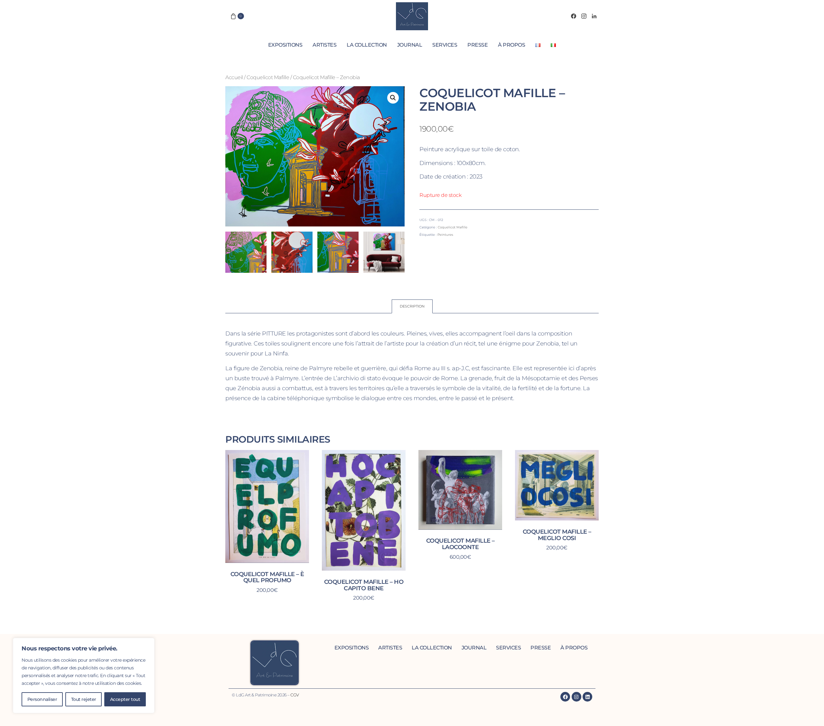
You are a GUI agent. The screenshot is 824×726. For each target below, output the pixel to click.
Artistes (324, 45)
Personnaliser (42, 699)
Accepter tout (125, 699)
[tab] (412, 306)
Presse (477, 45)
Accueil (234, 77)
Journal (409, 45)
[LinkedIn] (594, 16)
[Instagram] (583, 16)
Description (412, 306)
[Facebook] (573, 16)
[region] (83, 675)
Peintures (445, 235)
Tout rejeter (83, 699)
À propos (511, 45)
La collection (367, 45)
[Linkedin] (587, 697)
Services (444, 45)
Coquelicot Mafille (268, 77)
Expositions (285, 45)
